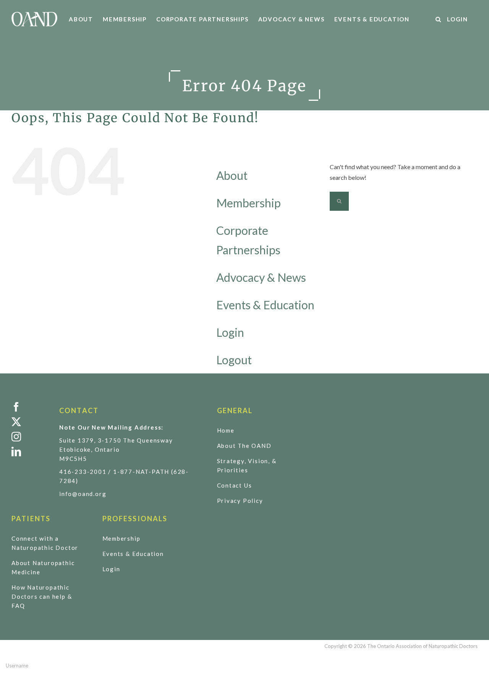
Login (230, 332)
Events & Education (265, 305)
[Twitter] (29, 422)
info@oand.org (82, 493)
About (232, 175)
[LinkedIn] (29, 451)
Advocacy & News (261, 277)
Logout (234, 360)
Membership (248, 203)
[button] (439, 19)
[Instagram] (29, 436)
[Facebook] (29, 407)
